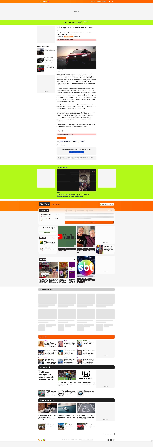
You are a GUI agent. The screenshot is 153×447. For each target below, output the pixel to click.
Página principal (45, 2)
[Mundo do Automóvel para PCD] (59, 131)
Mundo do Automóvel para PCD (66, 141)
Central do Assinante (101, 1)
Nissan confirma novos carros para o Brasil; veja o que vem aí (70, 393)
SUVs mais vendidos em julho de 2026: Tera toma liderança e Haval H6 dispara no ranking (89, 426)
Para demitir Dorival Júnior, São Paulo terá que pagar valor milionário (67, 384)
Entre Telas (85, 349)
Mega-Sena (66, 357)
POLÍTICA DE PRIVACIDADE (87, 440)
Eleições (45, 349)
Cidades (58, 192)
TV (83, 357)
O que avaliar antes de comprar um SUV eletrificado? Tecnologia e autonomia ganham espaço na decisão (47, 417)
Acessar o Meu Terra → (56, 204)
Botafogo (85, 340)
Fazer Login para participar (76, 152)
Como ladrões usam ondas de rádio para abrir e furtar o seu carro (66, 417)
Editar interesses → (110, 210)
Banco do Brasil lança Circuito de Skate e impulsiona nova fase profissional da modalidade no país (69, 426)
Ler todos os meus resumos (89, 222)
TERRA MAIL (93, 1)
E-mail (109, 1)
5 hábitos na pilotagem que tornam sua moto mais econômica (46, 376)
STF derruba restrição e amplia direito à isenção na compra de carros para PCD (85, 417)
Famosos (45, 340)
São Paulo (60, 380)
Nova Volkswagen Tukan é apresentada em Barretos (51, 426)
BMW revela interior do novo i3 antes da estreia (89, 392)
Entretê (45, 357)
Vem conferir (47, 232)
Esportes (66, 423)
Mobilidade (82, 141)
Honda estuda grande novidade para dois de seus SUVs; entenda (86, 383)
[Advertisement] (105, 393)
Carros (75, 141)
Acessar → (54, 237)
